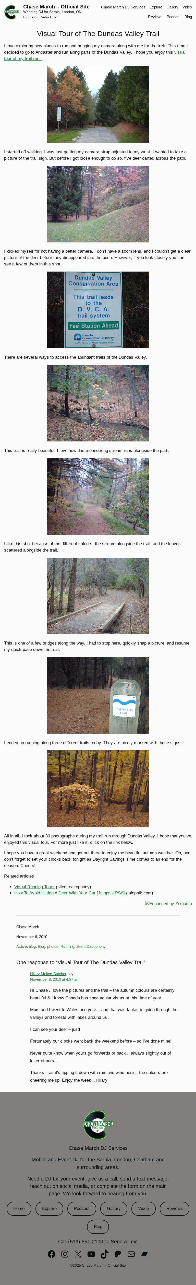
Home (18, 1208)
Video (143, 1208)
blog (32, 946)
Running (67, 946)
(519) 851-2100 (85, 1241)
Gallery (114, 1208)
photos (52, 946)
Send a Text (124, 1241)
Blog (41, 946)
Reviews (174, 1208)
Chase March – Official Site (56, 6)
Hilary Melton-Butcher (48, 974)
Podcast (82, 1208)
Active (21, 946)
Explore (49, 1208)
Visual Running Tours (34, 886)
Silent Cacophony (91, 946)
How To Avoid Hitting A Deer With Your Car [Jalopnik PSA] (69, 893)
